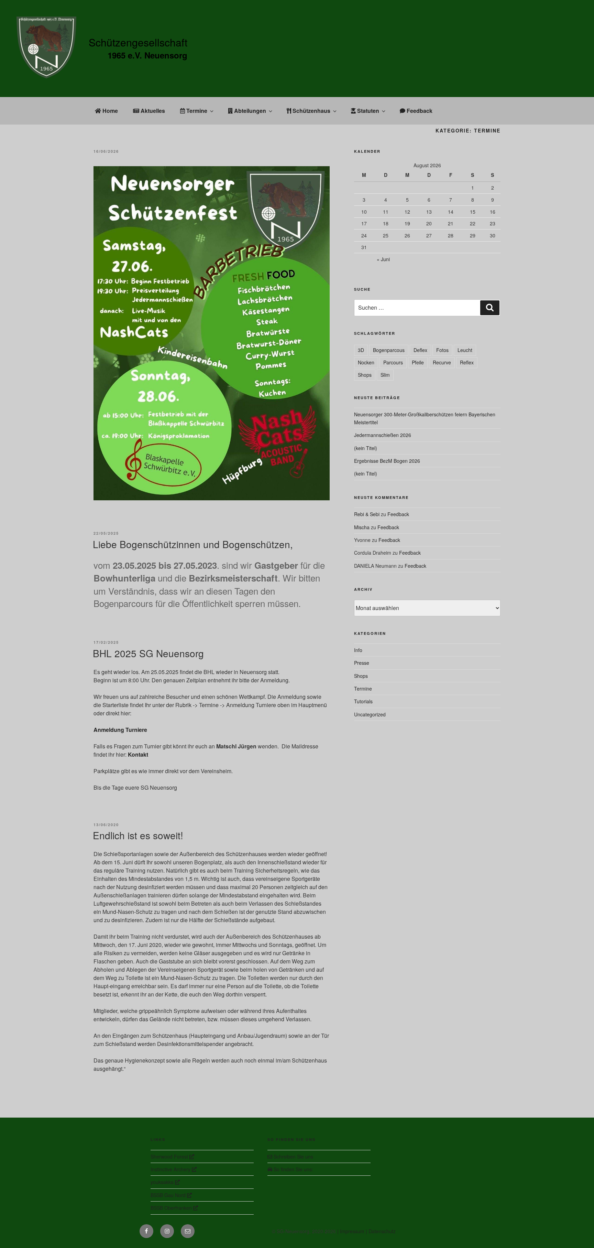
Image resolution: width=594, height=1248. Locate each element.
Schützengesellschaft (138, 42)
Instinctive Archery (171, 1169)
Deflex (420, 349)
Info (358, 650)
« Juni (383, 259)
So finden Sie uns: (292, 1169)
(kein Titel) (365, 448)
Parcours (393, 362)
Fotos (442, 349)
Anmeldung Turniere (120, 730)
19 (407, 223)
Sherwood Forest (170, 1156)
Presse (361, 662)
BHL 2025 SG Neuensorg (148, 653)
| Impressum (351, 1231)
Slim (385, 374)
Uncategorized (370, 714)
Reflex (467, 362)
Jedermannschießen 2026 (382, 434)
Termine (196, 111)
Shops (365, 374)
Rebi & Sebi (367, 514)
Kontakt (138, 754)
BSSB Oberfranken (172, 1207)
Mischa (362, 527)
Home (109, 111)
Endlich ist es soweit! (138, 835)
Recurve (442, 362)
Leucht (465, 349)
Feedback (418, 111)
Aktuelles (152, 111)
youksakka (163, 1181)
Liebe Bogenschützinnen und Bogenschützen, (193, 544)
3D (361, 349)
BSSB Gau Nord (169, 1195)
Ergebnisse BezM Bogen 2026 (387, 460)
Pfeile (418, 362)
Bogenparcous (389, 349)
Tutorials (363, 701)
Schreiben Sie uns (292, 1156)
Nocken (366, 362)
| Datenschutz (381, 1231)
